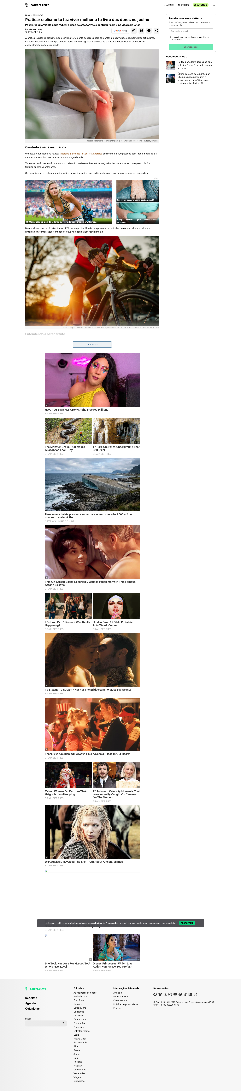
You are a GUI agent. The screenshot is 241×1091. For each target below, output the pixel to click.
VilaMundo (79, 1081)
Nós (75, 1058)
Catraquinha (79, 1007)
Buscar (28, 1018)
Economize (79, 1023)
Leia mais (92, 344)
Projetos (77, 1065)
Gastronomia (80, 1042)
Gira (75, 1046)
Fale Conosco (120, 996)
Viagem (77, 1077)
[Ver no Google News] (120, 31)
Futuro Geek (79, 1038)
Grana (76, 1050)
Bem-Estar (38, 15)
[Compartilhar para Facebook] (149, 31)
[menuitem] (46, 999)
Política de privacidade (125, 1004)
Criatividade (79, 1019)
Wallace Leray (35, 29)
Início (27, 15)
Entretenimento (81, 1031)
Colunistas (32, 1008)
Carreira (77, 1004)
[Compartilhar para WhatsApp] (134, 31)
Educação (78, 1027)
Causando (78, 1011)
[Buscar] (63, 1023)
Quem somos (120, 1000)
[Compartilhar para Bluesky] (141, 31)
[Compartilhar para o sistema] (156, 31)
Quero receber (191, 47)
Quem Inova (79, 1069)
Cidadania (78, 1015)
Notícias (77, 1061)
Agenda (170, 5)
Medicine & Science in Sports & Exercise (81, 153)
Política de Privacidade (106, 923)
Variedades (79, 1073)
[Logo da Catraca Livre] (37, 4)
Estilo (76, 1034)
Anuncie (202, 4)
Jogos (76, 1054)
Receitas (185, 5)
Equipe (117, 1008)
